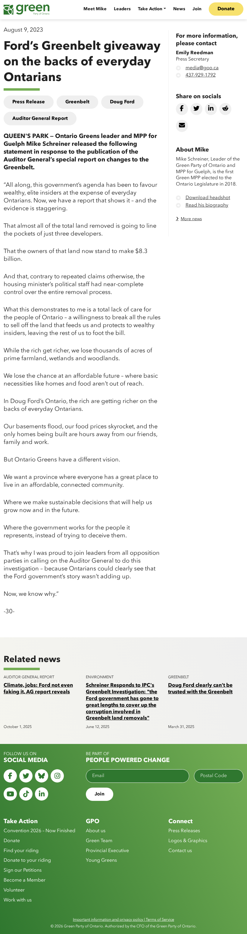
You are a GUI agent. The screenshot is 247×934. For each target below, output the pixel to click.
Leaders (122, 9)
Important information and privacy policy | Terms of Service (123, 920)
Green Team (99, 841)
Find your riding (21, 850)
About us (95, 831)
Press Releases (184, 831)
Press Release (28, 102)
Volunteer (14, 890)
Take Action (150, 9)
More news (191, 219)
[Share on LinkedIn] (211, 109)
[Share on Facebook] (182, 109)
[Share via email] (182, 126)
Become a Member (24, 880)
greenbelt (77, 102)
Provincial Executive (107, 850)
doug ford (122, 102)
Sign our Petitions (23, 870)
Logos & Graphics (187, 841)
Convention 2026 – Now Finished (39, 831)
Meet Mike (95, 9)
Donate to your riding (27, 860)
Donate (226, 9)
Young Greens (101, 860)
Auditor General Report (40, 118)
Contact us (180, 850)
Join (197, 9)
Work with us (18, 900)
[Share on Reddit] (225, 109)
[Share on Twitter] (196, 109)
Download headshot (208, 197)
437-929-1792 (201, 75)
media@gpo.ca (202, 68)
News (179, 9)
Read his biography (207, 205)
